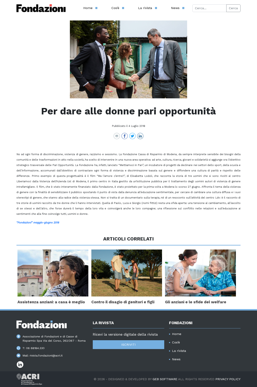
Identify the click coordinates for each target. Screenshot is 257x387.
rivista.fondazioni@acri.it (46, 355)
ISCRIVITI (128, 344)
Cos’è (115, 8)
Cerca (233, 8)
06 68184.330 (35, 348)
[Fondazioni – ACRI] (41, 8)
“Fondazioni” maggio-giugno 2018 (37, 222)
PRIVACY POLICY (228, 379)
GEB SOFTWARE (165, 379)
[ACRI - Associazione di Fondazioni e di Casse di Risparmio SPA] (29, 379)
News (175, 8)
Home (88, 8)
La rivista (145, 8)
